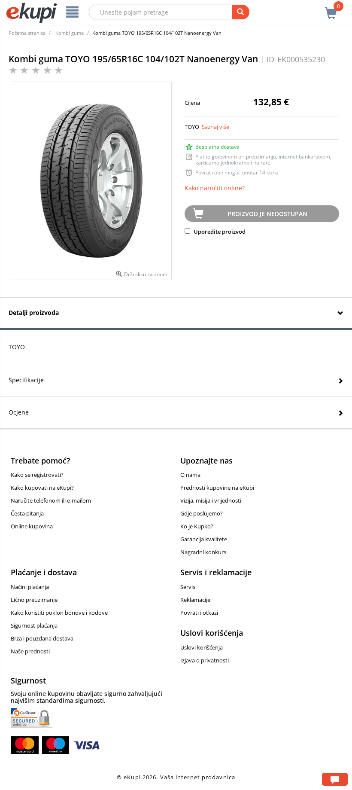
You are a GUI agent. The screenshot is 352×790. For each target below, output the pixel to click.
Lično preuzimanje (34, 600)
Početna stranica (27, 33)
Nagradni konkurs (203, 552)
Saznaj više (215, 127)
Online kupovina (32, 526)
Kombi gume (69, 33)
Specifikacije (26, 380)
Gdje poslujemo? (201, 513)
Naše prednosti (30, 651)
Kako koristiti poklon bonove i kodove (59, 612)
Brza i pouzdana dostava (42, 638)
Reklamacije (195, 600)
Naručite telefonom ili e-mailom (51, 500)
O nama (190, 475)
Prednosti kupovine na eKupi (217, 487)
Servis (187, 587)
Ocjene (19, 412)
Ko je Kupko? (196, 526)
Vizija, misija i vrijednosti (210, 500)
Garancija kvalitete (203, 539)
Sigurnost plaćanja (34, 625)
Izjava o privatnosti (204, 660)
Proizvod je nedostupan (267, 214)
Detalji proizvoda (34, 312)
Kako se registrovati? (37, 475)
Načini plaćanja (30, 587)
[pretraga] (240, 12)
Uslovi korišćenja (201, 647)
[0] (331, 8)
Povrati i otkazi (199, 612)
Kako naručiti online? (215, 188)
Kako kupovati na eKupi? (42, 487)
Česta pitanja (27, 513)
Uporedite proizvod (219, 231)
